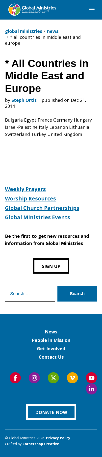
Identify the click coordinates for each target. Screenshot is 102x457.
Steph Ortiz (24, 100)
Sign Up (51, 266)
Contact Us (51, 357)
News (51, 332)
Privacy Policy (58, 437)
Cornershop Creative (41, 443)
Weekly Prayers (25, 189)
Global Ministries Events (37, 217)
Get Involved (51, 348)
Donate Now (51, 412)
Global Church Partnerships (42, 207)
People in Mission (51, 340)
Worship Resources (30, 198)
